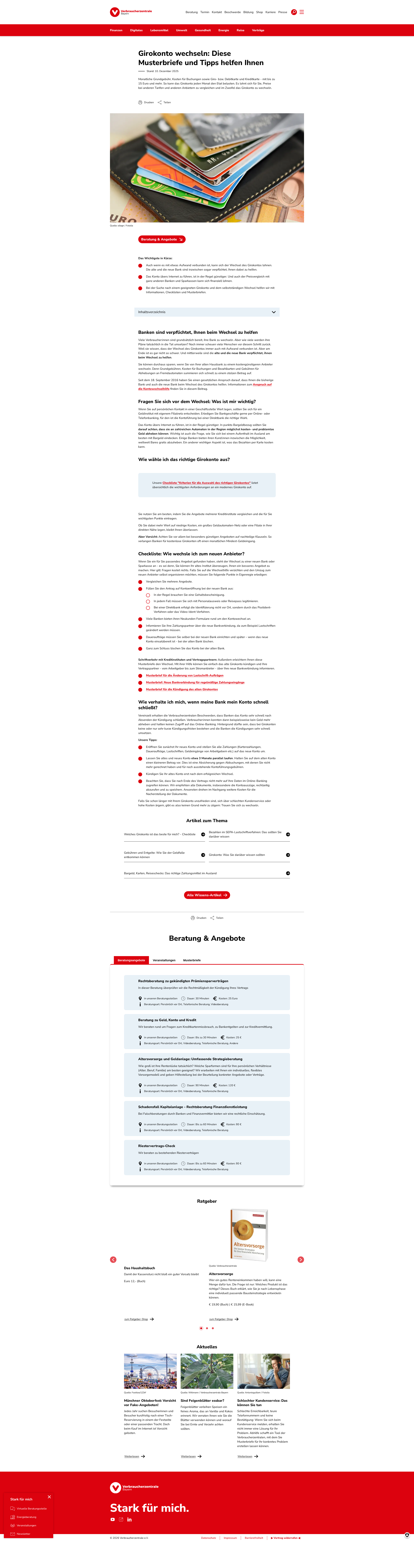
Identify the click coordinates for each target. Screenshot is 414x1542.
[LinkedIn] (129, 1519)
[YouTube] (112, 1519)
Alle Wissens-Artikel (204, 895)
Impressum (230, 1538)
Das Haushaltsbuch (139, 1268)
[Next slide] (301, 1259)
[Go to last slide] (113, 1259)
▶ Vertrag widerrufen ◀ (285, 1538)
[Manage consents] (407, 1535)
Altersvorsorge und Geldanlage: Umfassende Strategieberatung (190, 1059)
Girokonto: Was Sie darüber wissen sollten (237, 855)
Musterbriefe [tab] (192, 960)
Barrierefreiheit (254, 1538)
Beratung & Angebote (159, 239)
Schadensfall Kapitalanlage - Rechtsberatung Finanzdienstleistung (192, 1107)
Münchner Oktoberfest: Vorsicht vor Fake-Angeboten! (150, 1402)
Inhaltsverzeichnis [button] (151, 312)
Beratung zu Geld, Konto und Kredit (167, 1020)
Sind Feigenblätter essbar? (202, 1400)
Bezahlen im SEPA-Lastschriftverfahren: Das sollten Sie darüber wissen (245, 834)
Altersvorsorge (221, 1274)
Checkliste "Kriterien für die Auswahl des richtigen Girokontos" (207, 483)
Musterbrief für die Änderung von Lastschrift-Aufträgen (184, 675)
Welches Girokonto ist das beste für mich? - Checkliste (160, 834)
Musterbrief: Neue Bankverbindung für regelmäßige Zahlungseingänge (195, 682)
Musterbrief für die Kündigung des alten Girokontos (182, 689)
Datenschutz (208, 1538)
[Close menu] (49, 1497)
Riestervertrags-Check (156, 1146)
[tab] (201, 1328)
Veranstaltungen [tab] (164, 960)
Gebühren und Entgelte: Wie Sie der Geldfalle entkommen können (154, 855)
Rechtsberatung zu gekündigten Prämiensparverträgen (183, 981)
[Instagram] (121, 1519)
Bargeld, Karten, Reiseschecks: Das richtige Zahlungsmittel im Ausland (170, 873)
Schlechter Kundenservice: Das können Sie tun (262, 1402)
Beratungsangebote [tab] (131, 960)
